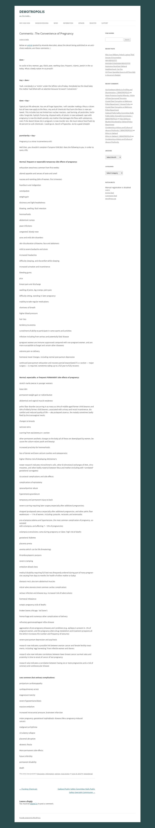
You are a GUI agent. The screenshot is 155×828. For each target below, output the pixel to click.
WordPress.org (110, 199)
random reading (41, 23)
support (104, 23)
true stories (65, 774)
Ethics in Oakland (111, 133)
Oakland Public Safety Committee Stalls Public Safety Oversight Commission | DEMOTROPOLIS (119, 116)
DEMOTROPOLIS (32, 11)
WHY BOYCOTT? (111, 60)
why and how (24, 23)
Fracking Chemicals (28, 789)
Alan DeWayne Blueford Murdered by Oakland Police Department (118, 122)
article (29, 45)
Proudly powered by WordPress (29, 818)
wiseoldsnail (88, 774)
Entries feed (109, 193)
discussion (41, 774)
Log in (107, 190)
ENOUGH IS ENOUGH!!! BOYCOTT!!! (117, 63)
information (68, 23)
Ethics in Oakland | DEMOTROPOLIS (118, 136)
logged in (34, 804)
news (56, 23)
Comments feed (111, 196)
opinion (81, 23)
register (93, 23)
